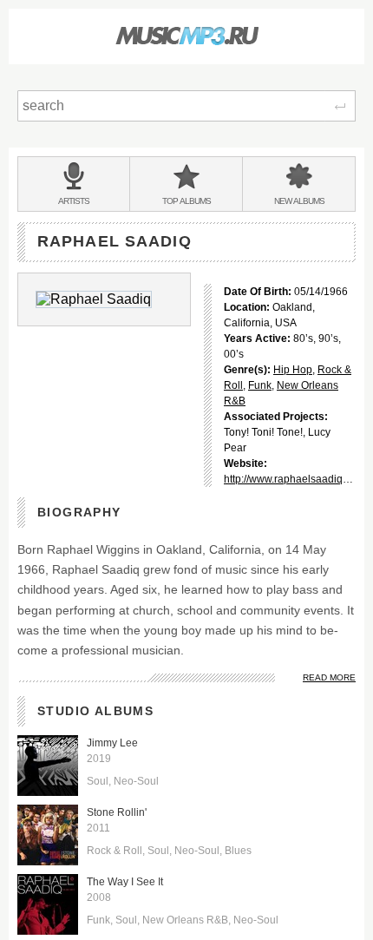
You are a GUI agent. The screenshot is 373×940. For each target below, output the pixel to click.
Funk (260, 385)
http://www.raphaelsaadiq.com (294, 479)
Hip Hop (292, 370)
